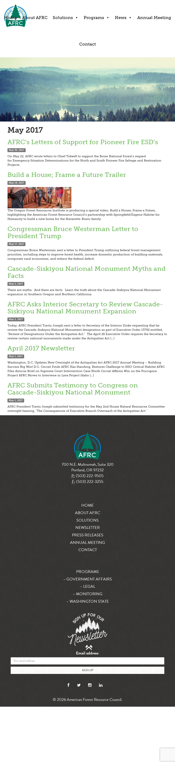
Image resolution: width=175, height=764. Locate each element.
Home (10, 17)
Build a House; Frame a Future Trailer (66, 175)
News (121, 17)
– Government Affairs (87, 579)
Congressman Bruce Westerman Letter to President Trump (72, 232)
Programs (94, 17)
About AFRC (35, 17)
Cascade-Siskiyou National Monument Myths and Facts (86, 272)
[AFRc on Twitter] (79, 685)
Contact (87, 44)
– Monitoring (87, 594)
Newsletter (87, 527)
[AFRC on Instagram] (90, 685)
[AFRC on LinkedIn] (100, 685)
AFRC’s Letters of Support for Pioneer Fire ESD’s (82, 142)
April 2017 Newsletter (41, 348)
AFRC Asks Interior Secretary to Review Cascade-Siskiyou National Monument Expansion (85, 307)
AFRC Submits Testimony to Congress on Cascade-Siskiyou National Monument (72, 388)
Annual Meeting (154, 17)
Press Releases (87, 535)
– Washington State (87, 601)
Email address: (87, 653)
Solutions (63, 17)
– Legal (87, 586)
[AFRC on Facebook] (68, 685)
